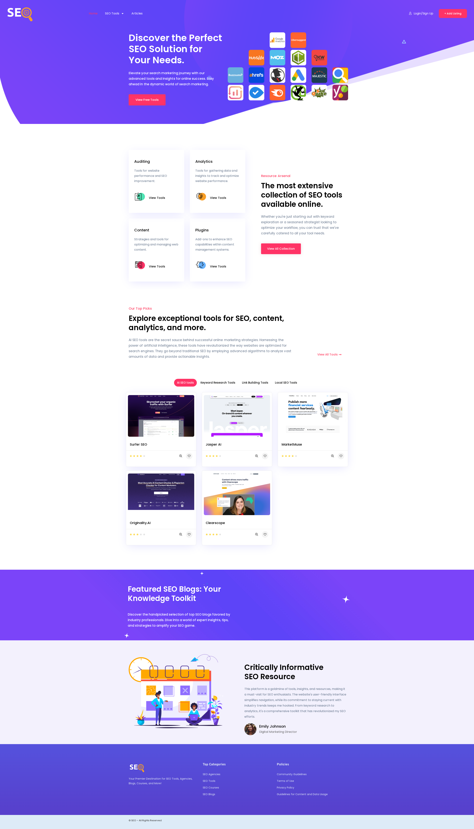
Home (93, 13)
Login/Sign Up (423, 13)
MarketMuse (292, 444)
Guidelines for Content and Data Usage (302, 794)
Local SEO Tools (286, 383)
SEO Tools (112, 13)
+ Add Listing (452, 13)
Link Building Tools (255, 383)
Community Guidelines (292, 774)
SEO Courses (211, 787)
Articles (137, 13)
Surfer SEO (138, 444)
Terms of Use (285, 781)
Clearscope (215, 522)
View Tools (157, 198)
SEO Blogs (209, 794)
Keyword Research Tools (218, 383)
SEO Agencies (211, 774)
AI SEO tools (185, 383)
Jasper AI (213, 444)
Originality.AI (140, 522)
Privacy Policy (285, 787)
